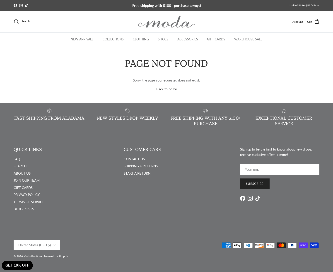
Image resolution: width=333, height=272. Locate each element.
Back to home (166, 89)
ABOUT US (22, 173)
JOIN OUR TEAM (27, 180)
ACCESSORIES (187, 39)
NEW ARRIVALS (82, 39)
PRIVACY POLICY (27, 195)
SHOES (163, 39)
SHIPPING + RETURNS (141, 166)
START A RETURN (137, 173)
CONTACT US (134, 159)
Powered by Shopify (56, 256)
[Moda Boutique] (166, 21)
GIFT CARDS (216, 39)
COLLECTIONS (113, 39)
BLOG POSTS (24, 209)
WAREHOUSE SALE (248, 39)
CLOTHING (141, 39)
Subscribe (255, 183)
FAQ (17, 159)
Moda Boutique (33, 256)
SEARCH (20, 166)
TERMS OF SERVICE (29, 202)
